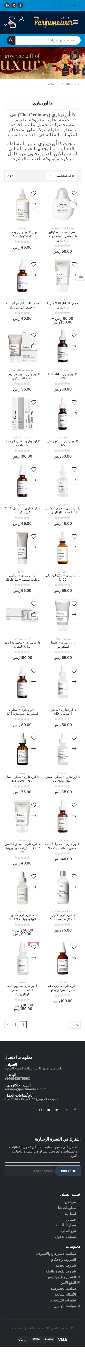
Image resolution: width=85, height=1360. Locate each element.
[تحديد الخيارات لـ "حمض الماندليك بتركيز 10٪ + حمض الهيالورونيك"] (33, 275)
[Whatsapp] (40, 1110)
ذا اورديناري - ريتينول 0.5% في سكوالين (22, 510)
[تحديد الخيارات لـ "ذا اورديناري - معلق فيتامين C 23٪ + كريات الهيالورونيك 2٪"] (33, 816)
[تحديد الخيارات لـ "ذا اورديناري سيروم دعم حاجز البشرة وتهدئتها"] (74, 957)
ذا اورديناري (56, 228)
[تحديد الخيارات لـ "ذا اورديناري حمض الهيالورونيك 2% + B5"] (33, 887)
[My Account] (21, 19)
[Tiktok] (67, 1110)
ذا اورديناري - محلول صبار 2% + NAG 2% (22, 779)
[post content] (63, 204)
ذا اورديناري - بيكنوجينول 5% (62, 443)
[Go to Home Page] (79, 83)
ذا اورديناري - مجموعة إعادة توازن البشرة (22, 644)
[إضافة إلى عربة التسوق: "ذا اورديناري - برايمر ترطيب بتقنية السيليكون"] (33, 346)
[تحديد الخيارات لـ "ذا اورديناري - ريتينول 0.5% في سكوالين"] (33, 480)
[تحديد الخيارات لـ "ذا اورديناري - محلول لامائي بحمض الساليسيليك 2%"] (74, 816)
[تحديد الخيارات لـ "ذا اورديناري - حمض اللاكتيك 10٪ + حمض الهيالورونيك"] (74, 480)
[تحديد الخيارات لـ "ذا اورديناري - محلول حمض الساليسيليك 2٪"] (74, 748)
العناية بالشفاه (68, 228)
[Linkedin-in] (48, 1110)
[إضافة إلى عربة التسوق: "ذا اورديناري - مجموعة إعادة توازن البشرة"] (33, 614)
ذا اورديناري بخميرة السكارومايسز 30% (62, 917)
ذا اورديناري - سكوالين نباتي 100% (63, 577)
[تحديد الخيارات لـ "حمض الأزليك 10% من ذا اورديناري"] (74, 275)
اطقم (27, 638)
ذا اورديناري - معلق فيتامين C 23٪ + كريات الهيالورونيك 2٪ (22, 848)
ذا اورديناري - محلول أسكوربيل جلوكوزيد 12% (22, 712)
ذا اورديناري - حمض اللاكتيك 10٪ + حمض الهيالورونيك (63, 510)
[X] (14, 5)
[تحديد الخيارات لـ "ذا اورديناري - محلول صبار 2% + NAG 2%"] (33, 748)
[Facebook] (20, 5)
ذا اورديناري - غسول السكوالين (63, 644)
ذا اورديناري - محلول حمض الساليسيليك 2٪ (62, 779)
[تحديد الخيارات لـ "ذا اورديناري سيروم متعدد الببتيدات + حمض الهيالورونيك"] (33, 957)
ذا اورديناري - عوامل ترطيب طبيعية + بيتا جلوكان (22, 577)
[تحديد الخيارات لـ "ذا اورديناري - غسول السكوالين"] (74, 614)
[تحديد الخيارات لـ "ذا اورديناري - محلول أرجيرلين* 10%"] (74, 681)
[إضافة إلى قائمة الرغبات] (74, 193)
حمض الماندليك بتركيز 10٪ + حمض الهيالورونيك (22, 305)
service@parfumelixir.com (25, 1089)
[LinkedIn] (7, 5)
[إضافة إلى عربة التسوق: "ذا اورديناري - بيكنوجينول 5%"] (74, 413)
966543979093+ (17, 1078)
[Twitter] (57, 1110)
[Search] (11, 40)
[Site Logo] (53, 22)
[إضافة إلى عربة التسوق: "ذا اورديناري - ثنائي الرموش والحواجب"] (33, 413)
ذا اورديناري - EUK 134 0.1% (62, 376)
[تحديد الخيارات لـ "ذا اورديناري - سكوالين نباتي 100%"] (74, 547)
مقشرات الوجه (57, 911)
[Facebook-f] (75, 1110)
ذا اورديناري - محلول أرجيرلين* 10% (62, 712)
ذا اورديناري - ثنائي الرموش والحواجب (22, 443)
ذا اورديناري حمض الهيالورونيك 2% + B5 (22, 917)
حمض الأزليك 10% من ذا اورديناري (62, 305)
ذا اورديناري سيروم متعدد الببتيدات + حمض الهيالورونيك (22, 990)
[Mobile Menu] (77, 22)
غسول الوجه (57, 638)
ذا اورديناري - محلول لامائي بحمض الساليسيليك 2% (62, 846)
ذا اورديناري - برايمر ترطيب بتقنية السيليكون (22, 376)
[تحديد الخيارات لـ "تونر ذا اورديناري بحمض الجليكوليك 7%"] (33, 204)
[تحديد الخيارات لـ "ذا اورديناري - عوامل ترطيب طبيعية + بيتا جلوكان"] (33, 547)
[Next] (7, 1024)
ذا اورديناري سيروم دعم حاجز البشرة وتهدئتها (63, 988)
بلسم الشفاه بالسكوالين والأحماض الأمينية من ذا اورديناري (63, 236)
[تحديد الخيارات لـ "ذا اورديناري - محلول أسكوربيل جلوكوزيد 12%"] (33, 681)
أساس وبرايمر (28, 370)
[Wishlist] (11, 19)
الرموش (27, 437)
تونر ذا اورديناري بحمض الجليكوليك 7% (22, 234)
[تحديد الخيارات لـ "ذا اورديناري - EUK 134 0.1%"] (74, 346)
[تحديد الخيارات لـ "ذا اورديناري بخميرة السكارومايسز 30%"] (74, 887)
